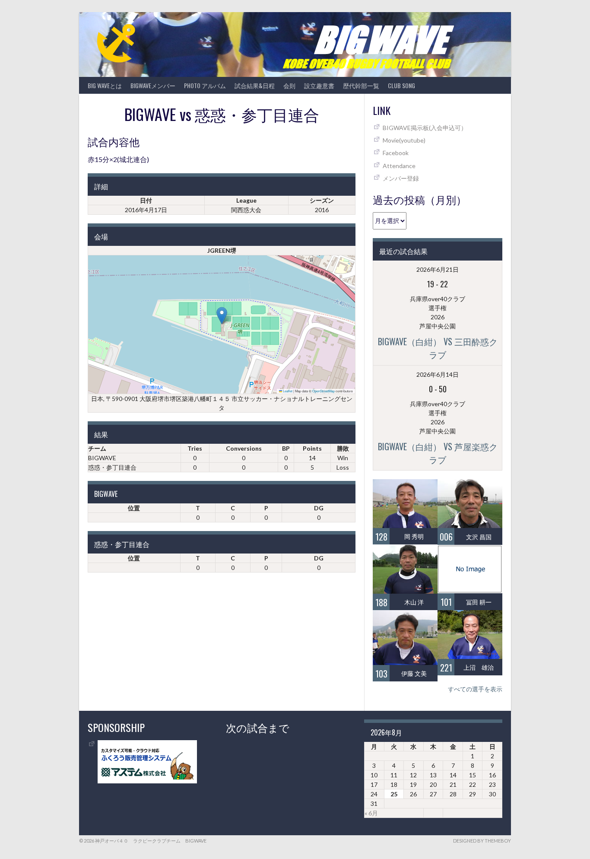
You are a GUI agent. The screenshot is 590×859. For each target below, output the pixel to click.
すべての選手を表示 (475, 689)
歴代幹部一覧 (361, 85)
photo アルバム (205, 85)
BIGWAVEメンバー (152, 85)
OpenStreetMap (323, 390)
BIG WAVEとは (105, 85)
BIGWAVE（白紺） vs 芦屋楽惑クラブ (438, 453)
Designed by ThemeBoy (482, 840)
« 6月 (371, 813)
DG (319, 508)
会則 (289, 85)
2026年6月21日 (437, 269)
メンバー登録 (401, 178)
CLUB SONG (401, 85)
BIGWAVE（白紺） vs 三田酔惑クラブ (438, 348)
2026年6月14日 (437, 374)
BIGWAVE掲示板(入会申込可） (425, 127)
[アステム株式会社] (147, 781)
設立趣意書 (319, 85)
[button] (221, 316)
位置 (134, 508)
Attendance (399, 165)
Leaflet (287, 390)
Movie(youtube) (404, 140)
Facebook (396, 152)
